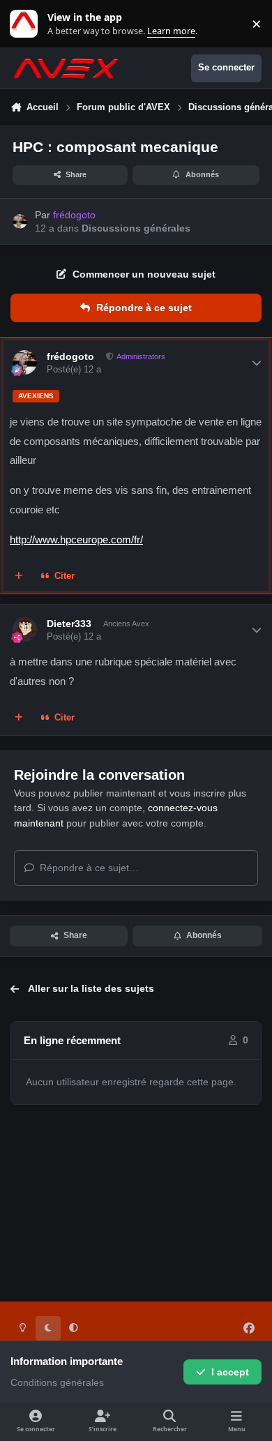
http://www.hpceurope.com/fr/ (76, 539)
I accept (230, 1372)
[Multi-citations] (19, 577)
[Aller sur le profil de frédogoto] (20, 221)
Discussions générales (136, 228)
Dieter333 (69, 623)
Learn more (27, 24)
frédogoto (70, 356)
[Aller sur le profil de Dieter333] (25, 629)
